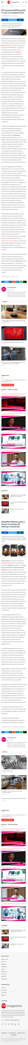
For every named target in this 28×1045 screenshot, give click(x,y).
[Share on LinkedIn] (20, 20)
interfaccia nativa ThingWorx (10, 240)
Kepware (13, 276)
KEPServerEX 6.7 (5, 276)
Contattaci (3, 987)
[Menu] (2, 2)
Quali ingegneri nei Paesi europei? (16, 509)
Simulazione (3, 964)
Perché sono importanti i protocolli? (9, 432)
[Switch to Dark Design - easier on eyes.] (24, 2)
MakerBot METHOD (6, 726)
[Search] (26, 2)
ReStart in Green (4, 959)
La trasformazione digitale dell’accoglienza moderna (13, 342)
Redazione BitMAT (7, 15)
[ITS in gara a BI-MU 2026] (14, 762)
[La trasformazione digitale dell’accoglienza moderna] (14, 333)
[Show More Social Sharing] (25, 20)
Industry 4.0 (3, 976)
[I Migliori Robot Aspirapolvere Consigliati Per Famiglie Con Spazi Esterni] (14, 312)
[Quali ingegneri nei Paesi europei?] (5, 510)
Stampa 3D (3, 961)
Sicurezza (3, 969)
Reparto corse (4, 971)
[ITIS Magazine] (13, 2)
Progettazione (4, 966)
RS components (15, 726)
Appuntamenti (4, 978)
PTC (17, 276)
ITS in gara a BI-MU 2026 (7, 771)
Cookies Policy (4, 990)
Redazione (3, 995)
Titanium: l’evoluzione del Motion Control (10, 450)
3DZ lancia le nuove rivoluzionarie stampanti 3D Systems (14, 798)
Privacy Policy (4, 992)
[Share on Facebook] (5, 20)
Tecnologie (3, 974)
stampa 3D (22, 726)
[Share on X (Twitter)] (12, 20)
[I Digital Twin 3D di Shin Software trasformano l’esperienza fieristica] (14, 782)
